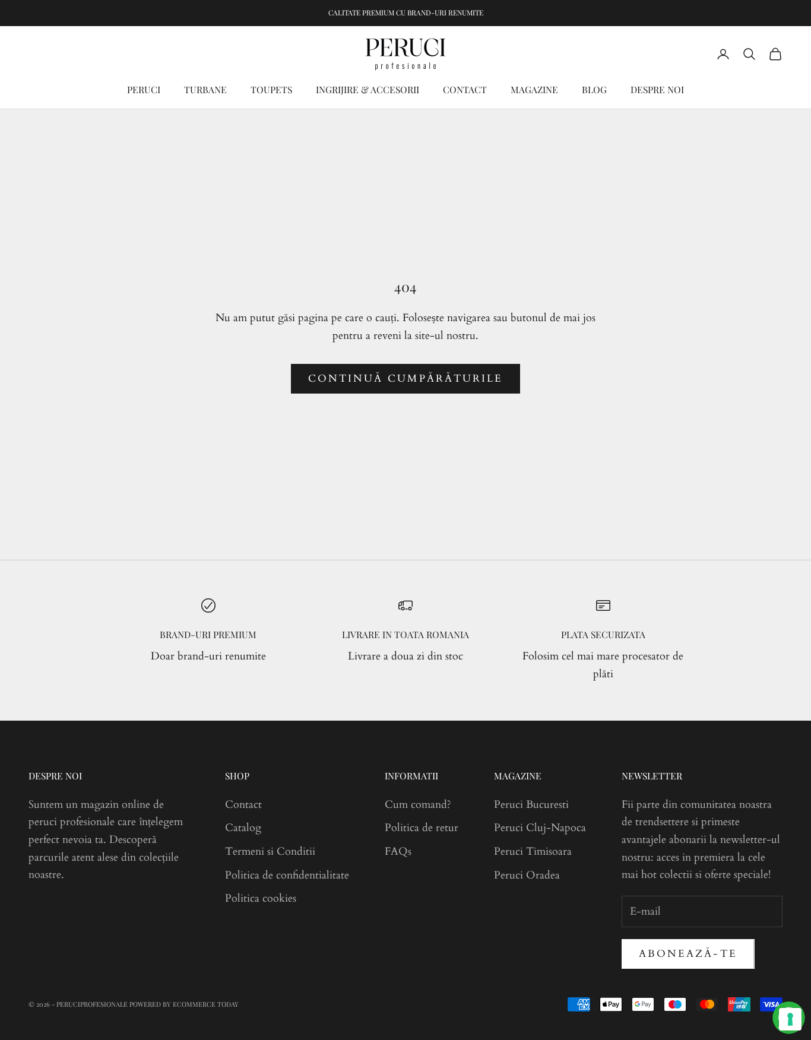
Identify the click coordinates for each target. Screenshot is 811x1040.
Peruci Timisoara (533, 851)
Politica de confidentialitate (287, 875)
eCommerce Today (206, 1004)
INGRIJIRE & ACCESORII (367, 89)
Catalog (243, 827)
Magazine (534, 89)
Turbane (205, 89)
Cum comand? (418, 804)
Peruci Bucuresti (531, 804)
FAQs (398, 851)
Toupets (271, 89)
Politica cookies (260, 898)
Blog (594, 89)
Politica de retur (421, 827)
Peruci (143, 89)
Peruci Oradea (527, 875)
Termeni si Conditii (270, 851)
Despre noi (657, 89)
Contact (465, 89)
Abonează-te (688, 953)
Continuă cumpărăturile (405, 378)
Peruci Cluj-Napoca (540, 827)
